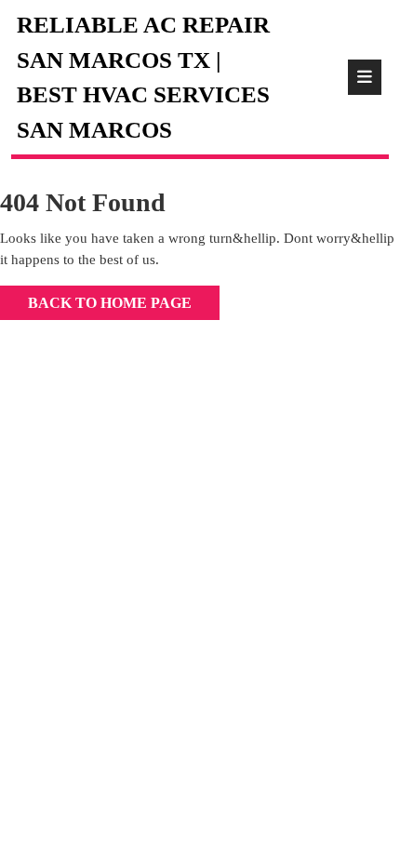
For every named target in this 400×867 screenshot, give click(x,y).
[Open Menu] (364, 77)
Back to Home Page (96, 298)
